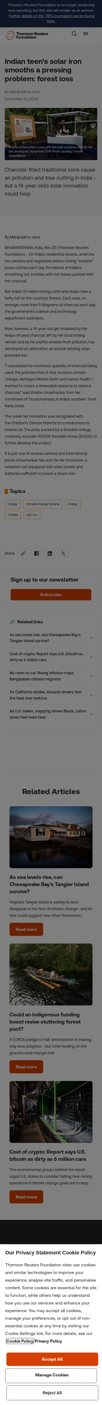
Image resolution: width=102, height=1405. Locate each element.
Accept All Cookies (52, 1359)
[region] (51, 1324)
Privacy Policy (48, 1341)
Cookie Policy (19, 1341)
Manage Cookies (51, 1375)
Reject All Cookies (52, 1392)
